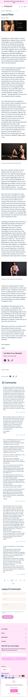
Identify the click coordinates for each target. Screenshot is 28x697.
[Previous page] (4, 580)
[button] (2, 6)
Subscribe (14, 658)
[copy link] (12, 360)
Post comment (7, 617)
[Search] (22, 6)
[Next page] (14, 583)
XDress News (8, 10)
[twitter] (8, 360)
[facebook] (5, 360)
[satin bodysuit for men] (14, 159)
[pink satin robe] (14, 275)
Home (2, 10)
